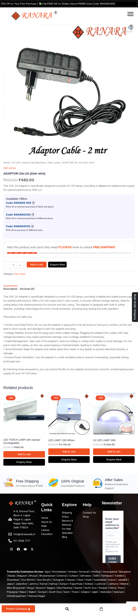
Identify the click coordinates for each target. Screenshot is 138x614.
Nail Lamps (54, 162)
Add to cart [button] (24, 454)
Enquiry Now (57, 264)
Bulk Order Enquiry (134, 307)
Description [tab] (10, 288)
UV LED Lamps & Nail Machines (29, 162)
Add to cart (36, 264)
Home (6, 162)
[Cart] (101, 608)
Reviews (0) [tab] (27, 288)
